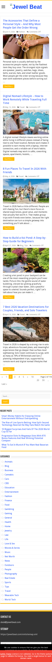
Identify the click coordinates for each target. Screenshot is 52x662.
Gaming (8, 513)
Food (7, 505)
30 (43, 380)
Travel (21, 107)
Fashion (22, 32)
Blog (21, 245)
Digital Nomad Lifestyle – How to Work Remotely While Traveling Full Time (25, 99)
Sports (8, 582)
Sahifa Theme (5, 654)
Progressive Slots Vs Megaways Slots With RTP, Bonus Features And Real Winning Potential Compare (24, 438)
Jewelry (8, 530)
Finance (8, 500)
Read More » (9, 86)
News (7, 561)
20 (38, 380)
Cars (7, 479)
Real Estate (10, 578)
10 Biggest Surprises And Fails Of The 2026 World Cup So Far (26, 430)
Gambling (9, 509)
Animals (8, 461)
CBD (7, 483)
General (8, 517)
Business (9, 470)
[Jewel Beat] (26, 6)
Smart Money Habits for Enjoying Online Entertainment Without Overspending (21, 417)
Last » (4, 384)
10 (32, 377)
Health (8, 522)
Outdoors (9, 565)
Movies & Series (12, 548)
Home (7, 526)
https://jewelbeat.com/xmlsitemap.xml (19, 634)
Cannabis (9, 474)
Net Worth (10, 556)
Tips (26, 245)
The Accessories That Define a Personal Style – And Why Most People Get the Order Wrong (22, 24)
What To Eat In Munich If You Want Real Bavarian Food (25, 445)
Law (6, 535)
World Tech (10, 599)
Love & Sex (10, 543)
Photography (11, 573)
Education (9, 487)
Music (7, 552)
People (8, 569)
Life (6, 539)
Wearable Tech (12, 595)
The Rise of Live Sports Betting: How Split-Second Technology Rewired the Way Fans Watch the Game (26, 423)
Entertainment (12, 492)
